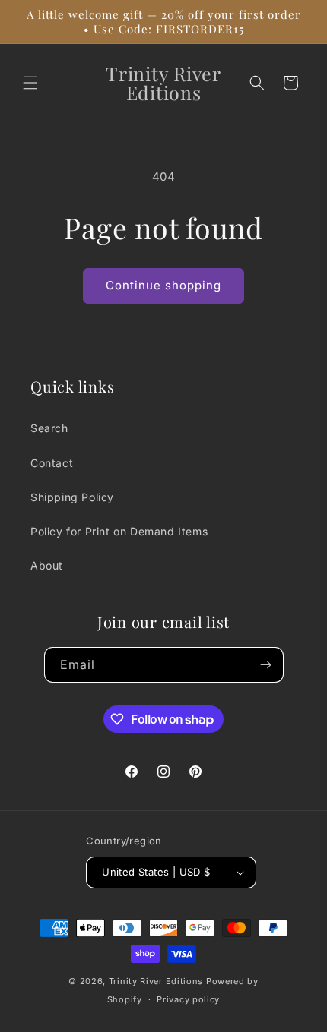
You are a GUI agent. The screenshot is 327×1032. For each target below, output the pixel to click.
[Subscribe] (266, 665)
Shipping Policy (72, 497)
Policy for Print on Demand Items (119, 531)
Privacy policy (188, 999)
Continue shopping (163, 285)
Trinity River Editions (156, 981)
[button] (30, 82)
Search (49, 427)
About (46, 565)
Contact (51, 462)
